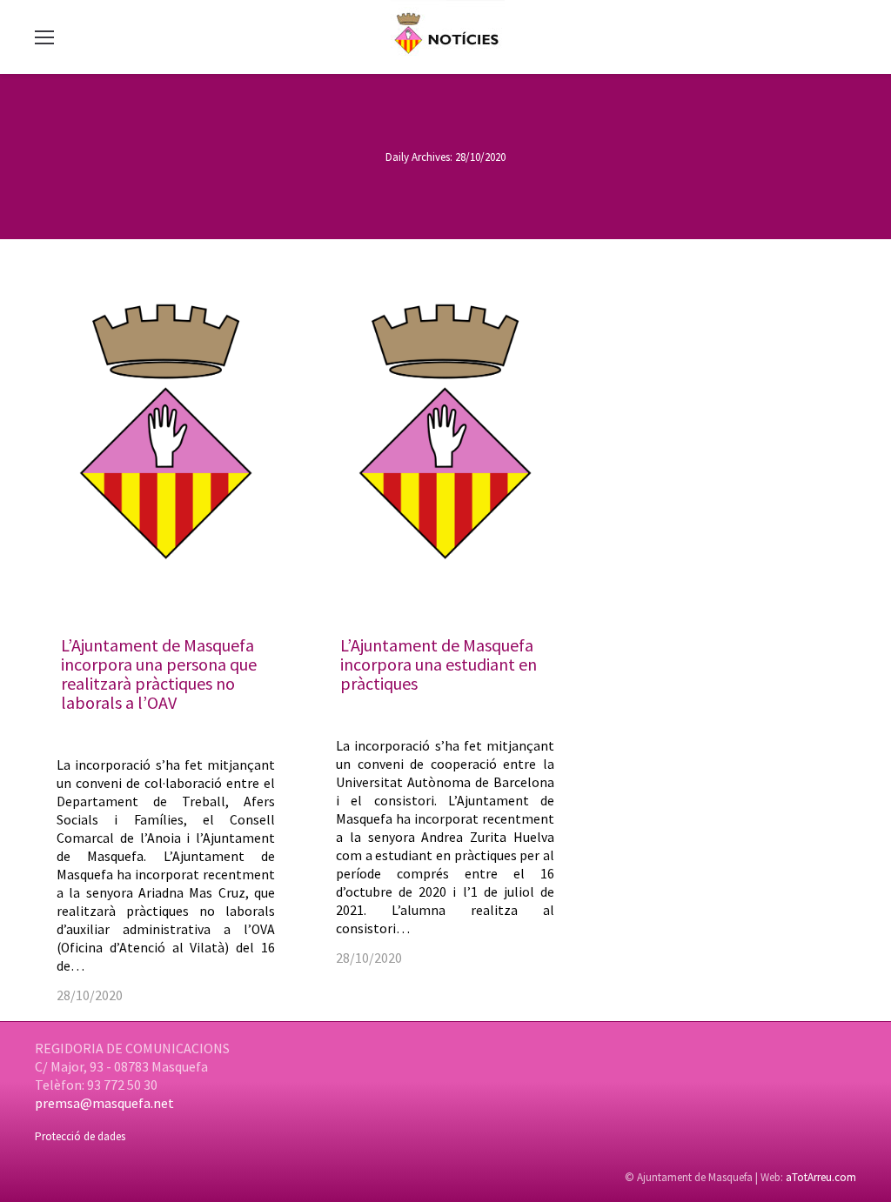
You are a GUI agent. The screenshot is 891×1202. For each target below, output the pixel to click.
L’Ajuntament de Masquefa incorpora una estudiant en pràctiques (438, 664)
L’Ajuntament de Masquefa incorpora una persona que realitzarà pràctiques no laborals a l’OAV (159, 673)
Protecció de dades (80, 1136)
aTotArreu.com (821, 1177)
